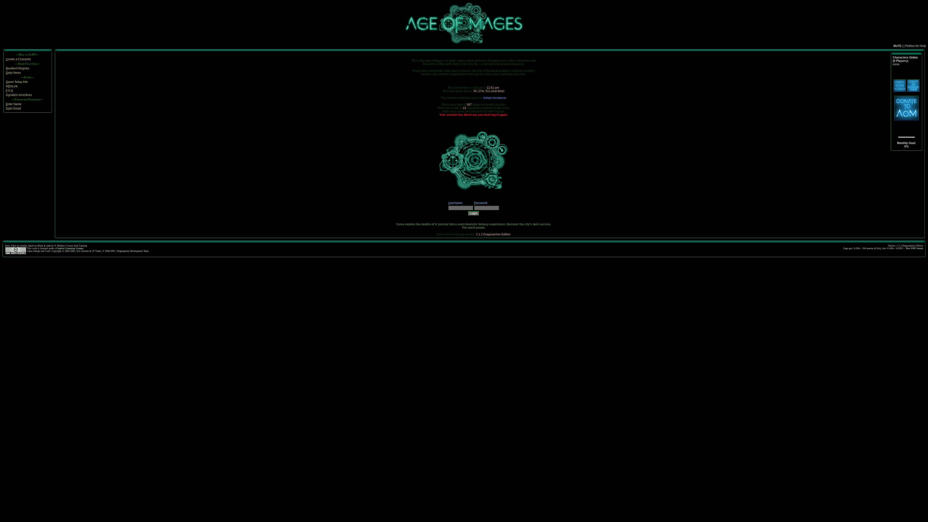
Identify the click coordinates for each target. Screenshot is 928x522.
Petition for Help (915, 46)
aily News (13, 72)
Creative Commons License (69, 248)
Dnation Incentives (19, 95)
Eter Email (13, 108)
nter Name (14, 104)
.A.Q (9, 90)
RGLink (12, 86)
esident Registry (17, 68)
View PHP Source (914, 248)
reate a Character (18, 59)
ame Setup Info (17, 82)
